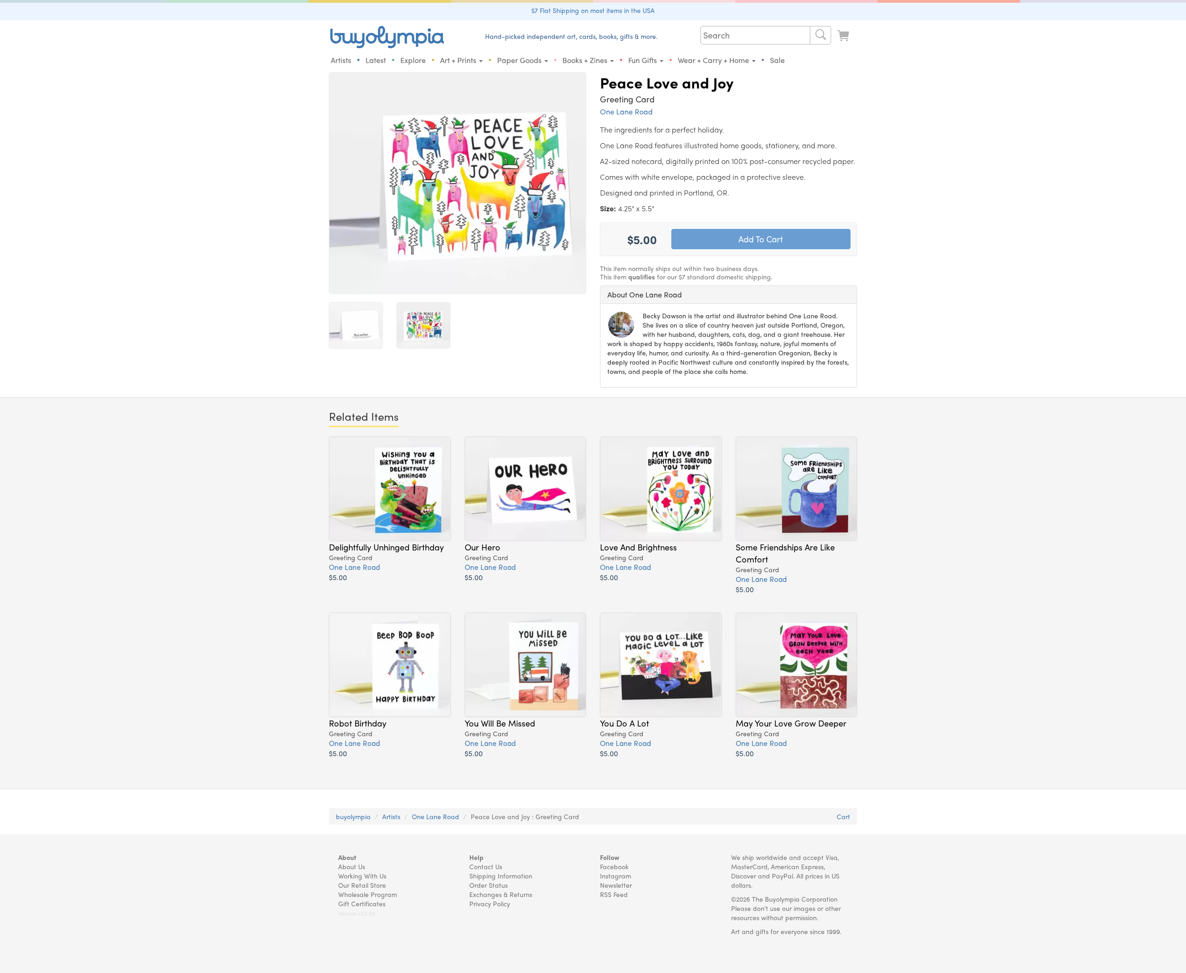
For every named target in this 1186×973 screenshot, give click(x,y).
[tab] (728, 294)
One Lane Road (626, 111)
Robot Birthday (357, 723)
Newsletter (616, 885)
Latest (376, 60)
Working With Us (362, 875)
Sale (777, 60)
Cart (843, 816)
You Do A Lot (624, 723)
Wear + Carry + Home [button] (714, 60)
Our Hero (482, 547)
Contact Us (485, 866)
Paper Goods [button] (520, 60)
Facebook (614, 866)
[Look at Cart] (844, 36)
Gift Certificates (361, 903)
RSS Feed (614, 894)
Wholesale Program (367, 894)
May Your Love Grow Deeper (791, 723)
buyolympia (353, 816)
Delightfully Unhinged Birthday (386, 547)
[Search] (820, 35)
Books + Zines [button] (585, 60)
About (347, 857)
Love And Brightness (638, 547)
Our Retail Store (362, 885)
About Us (351, 866)
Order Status (488, 885)
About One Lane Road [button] (644, 294)
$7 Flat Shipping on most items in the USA (593, 10)
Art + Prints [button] (459, 60)
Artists (341, 60)
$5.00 (338, 577)
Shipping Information (500, 875)
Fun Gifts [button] (643, 60)
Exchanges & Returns (500, 894)
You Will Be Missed (500, 723)
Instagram (615, 875)
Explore (413, 60)
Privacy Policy (489, 903)
